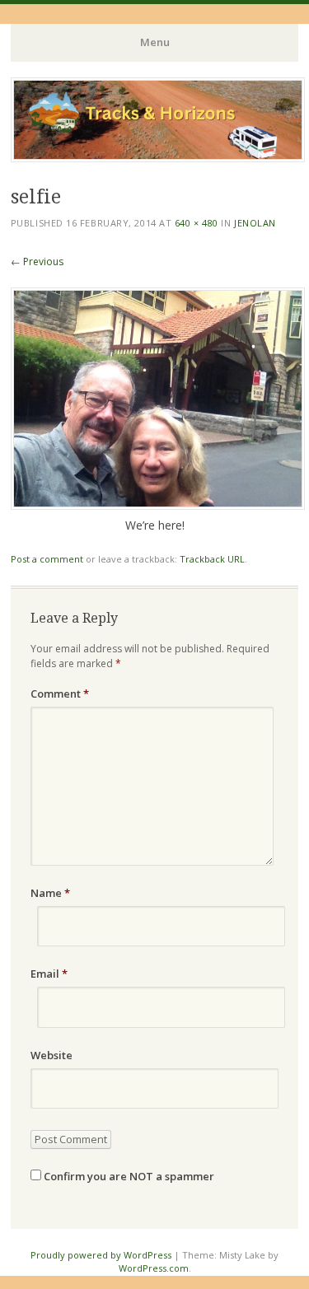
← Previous (37, 262)
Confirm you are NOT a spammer (127, 1176)
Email (49, 973)
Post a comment (47, 559)
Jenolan (255, 223)
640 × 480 (196, 223)
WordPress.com (154, 1268)
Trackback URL (212, 559)
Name (50, 892)
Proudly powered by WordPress (100, 1255)
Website (51, 1055)
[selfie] (158, 505)
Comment (59, 693)
